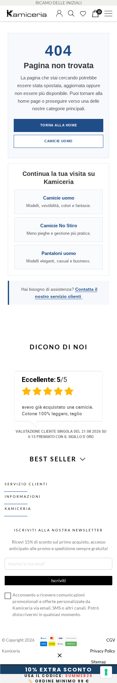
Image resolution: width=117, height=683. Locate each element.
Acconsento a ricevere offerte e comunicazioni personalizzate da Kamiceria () (66, 643)
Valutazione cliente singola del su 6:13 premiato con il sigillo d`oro (61, 434)
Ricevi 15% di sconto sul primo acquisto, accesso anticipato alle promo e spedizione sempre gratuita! (58, 545)
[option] (58, 404)
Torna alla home (58, 125)
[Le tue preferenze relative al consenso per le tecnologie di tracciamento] (106, 672)
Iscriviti (65, 664)
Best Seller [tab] (54, 459)
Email (29, 617)
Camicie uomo (58, 141)
